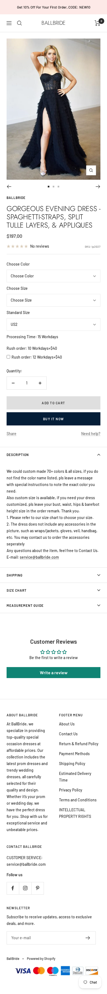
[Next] (98, 187)
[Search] (19, 23)
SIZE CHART (17, 590)
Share (11, 433)
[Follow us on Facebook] (13, 888)
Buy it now (53, 419)
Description (18, 455)
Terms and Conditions (78, 800)
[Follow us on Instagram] (25, 888)
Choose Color (18, 264)
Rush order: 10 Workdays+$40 (32, 348)
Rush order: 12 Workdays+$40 (37, 357)
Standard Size (18, 312)
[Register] (88, 938)
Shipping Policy (72, 763)
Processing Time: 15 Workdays (32, 336)
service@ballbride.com (39, 557)
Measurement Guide (25, 605)
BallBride (16, 198)
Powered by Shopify (41, 958)
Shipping (14, 575)
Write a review (53, 672)
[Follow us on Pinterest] (37, 888)
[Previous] (9, 187)
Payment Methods (74, 753)
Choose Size (17, 288)
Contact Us (68, 733)
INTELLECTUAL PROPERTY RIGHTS (75, 813)
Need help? (90, 433)
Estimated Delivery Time (75, 776)
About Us (67, 724)
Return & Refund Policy (78, 743)
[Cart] (97, 23)
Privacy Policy (70, 790)
